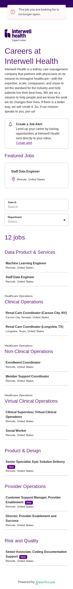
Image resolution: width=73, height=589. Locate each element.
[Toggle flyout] (64, 220)
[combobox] (8, 222)
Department (15, 217)
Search (12, 202)
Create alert (24, 143)
